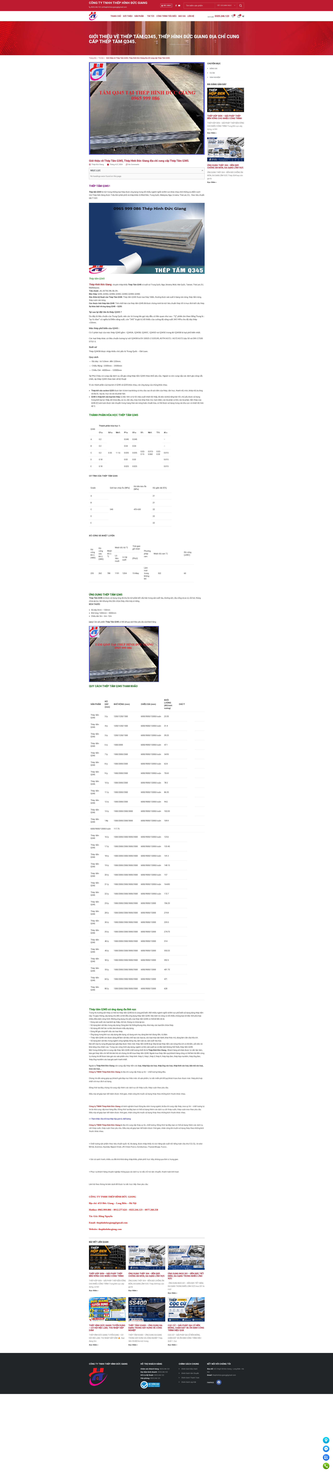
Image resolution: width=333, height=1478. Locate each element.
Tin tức (101, 58)
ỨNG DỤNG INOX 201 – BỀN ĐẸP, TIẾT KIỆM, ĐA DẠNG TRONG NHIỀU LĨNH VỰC (186, 1276)
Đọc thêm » (93, 1291)
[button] (202, 170)
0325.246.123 (96, 7)
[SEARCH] (240, 6)
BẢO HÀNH (167, 5)
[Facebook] (218, 1382)
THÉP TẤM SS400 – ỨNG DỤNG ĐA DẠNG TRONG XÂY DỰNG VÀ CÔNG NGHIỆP (145, 1328)
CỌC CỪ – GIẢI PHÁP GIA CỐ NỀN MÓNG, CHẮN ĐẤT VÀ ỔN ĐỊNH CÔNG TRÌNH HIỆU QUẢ (186, 1328)
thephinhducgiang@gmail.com (115, 7)
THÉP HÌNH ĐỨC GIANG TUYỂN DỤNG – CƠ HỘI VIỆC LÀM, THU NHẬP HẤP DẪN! (107, 1328)
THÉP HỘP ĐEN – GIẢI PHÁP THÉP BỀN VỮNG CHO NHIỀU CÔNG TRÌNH (106, 1274)
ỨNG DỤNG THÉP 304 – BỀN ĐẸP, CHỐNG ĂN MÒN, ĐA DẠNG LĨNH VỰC (146, 1274)
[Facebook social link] (176, 5)
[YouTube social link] (179, 5)
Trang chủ (92, 58)
